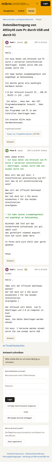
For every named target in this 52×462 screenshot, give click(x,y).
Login (45, 3)
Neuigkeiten (8, 11)
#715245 (8, 46)
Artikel (21, 11)
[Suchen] (37, 3)
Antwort (10, 141)
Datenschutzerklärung (35, 453)
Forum (31, 11)
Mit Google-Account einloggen (20, 418)
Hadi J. (13, 42)
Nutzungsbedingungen (12, 456)
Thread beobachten (15, 345)
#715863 (8, 273)
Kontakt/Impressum (15, 453)
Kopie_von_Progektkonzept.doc (19, 134)
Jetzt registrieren (15, 441)
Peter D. (13, 150)
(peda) (20, 150)
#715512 (44, 150)
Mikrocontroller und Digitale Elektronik (18, 19)
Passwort (9, 386)
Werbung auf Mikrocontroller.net (36, 456)
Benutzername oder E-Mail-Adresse (20, 375)
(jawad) (20, 42)
